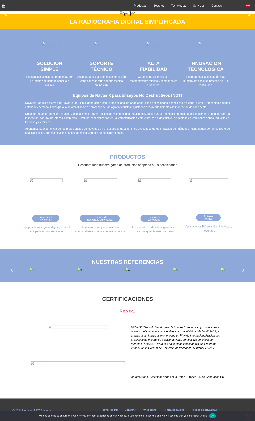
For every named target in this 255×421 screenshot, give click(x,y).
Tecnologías (178, 5)
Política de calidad (174, 409)
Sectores (158, 5)
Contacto (217, 5)
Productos (140, 5)
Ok (212, 415)
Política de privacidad (204, 409)
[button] (5, 13)
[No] (249, 415)
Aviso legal (149, 409)
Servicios (199, 5)
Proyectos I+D (109, 409)
